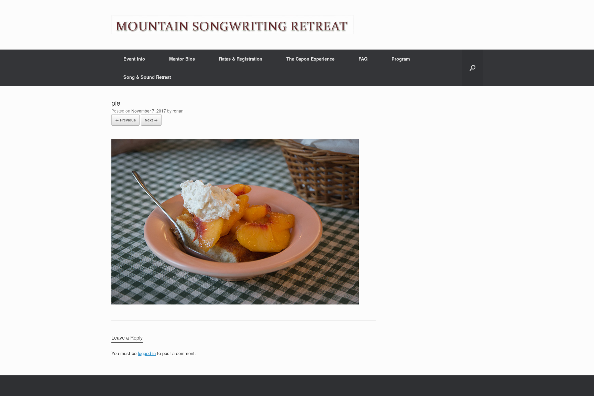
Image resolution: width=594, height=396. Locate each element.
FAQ (363, 58)
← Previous (125, 119)
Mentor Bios (182, 58)
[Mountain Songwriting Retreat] (232, 24)
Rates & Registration (240, 58)
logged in (147, 353)
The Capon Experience (310, 58)
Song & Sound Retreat (147, 77)
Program (401, 58)
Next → (151, 119)
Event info (134, 58)
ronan (178, 111)
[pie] (235, 302)
